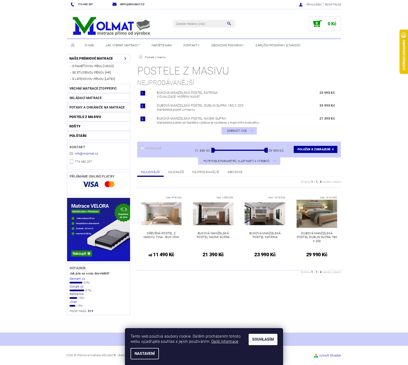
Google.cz (77, 286)
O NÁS (89, 45)
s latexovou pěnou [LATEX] (93, 79)
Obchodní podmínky (227, 45)
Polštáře (78, 136)
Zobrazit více (236, 130)
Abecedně (235, 172)
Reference (77, 294)
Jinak (73, 302)
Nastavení (145, 353)
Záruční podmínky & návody (278, 45)
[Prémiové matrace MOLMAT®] (113, 26)
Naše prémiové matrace (91, 58)
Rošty (75, 126)
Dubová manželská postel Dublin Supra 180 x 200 (200, 105)
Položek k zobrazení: (316, 149)
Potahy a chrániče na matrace (97, 107)
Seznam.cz (77, 278)
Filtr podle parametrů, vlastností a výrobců (237, 161)
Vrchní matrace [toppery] (93, 88)
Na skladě (154, 148)
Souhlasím (263, 339)
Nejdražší (176, 172)
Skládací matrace (85, 98)
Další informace (224, 341)
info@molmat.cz (86, 153)
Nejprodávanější (205, 172)
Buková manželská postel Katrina (187, 93)
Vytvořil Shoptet (330, 355)
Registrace (333, 4)
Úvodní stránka (73, 45)
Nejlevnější (150, 172)
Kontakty (191, 45)
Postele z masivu (85, 117)
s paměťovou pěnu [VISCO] (93, 66)
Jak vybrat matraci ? (123, 45)
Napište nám (162, 45)
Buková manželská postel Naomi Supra (191, 118)
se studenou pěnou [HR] (91, 72)
